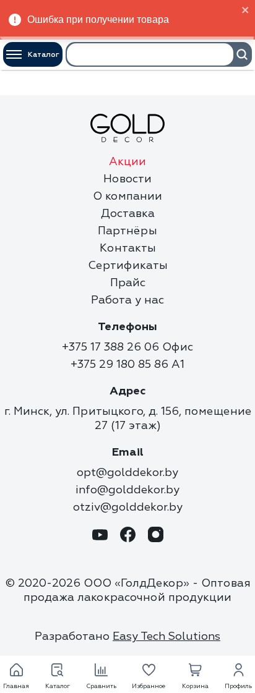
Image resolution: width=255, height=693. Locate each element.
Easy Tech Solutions (166, 636)
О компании (127, 196)
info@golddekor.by (127, 490)
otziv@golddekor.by (128, 507)
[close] (245, 11)
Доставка (128, 213)
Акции (127, 162)
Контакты (128, 248)
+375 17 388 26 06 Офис (127, 347)
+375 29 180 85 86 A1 (127, 364)
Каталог (43, 54)
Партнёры (127, 231)
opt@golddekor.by (127, 473)
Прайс (127, 283)
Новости (127, 179)
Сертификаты (128, 265)
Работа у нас (127, 300)
